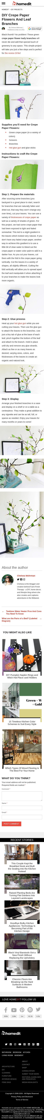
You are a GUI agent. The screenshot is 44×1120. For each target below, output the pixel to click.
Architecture (8, 1066)
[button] (22, 71)
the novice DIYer (12, 53)
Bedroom (17, 1052)
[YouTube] (20, 1044)
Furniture (6, 1076)
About (25, 1061)
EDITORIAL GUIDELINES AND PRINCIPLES (31, 1078)
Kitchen (26, 1052)
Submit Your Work (30, 1074)
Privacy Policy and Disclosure (22, 1097)
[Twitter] (18, 579)
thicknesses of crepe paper (23, 217)
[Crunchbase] (38, 1044)
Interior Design (9, 1079)
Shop (24, 1068)
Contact (26, 1064)
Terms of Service (22, 1100)
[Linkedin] (29, 1044)
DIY (3, 1070)
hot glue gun (20, 323)
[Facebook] (21, 579)
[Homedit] (22, 3)
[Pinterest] (24, 1044)
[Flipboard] (33, 1044)
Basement (19, 1055)
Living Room (7, 1055)
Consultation (28, 1071)
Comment (6, 789)
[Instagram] (24, 579)
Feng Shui (6, 1082)
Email (4, 812)
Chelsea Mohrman (17, 27)
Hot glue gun (15, 148)
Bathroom (6, 1052)
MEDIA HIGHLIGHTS (30, 1082)
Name (4, 803)
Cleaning (6, 1073)
